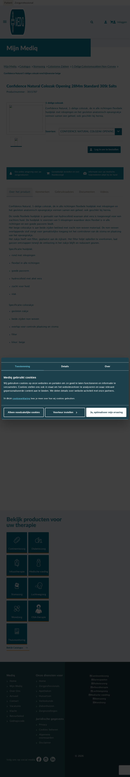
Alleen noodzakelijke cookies (24, 412)
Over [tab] (107, 366)
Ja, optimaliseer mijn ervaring (106, 412)
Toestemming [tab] (22, 366)
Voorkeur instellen (63, 412)
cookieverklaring (21, 398)
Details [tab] (65, 366)
